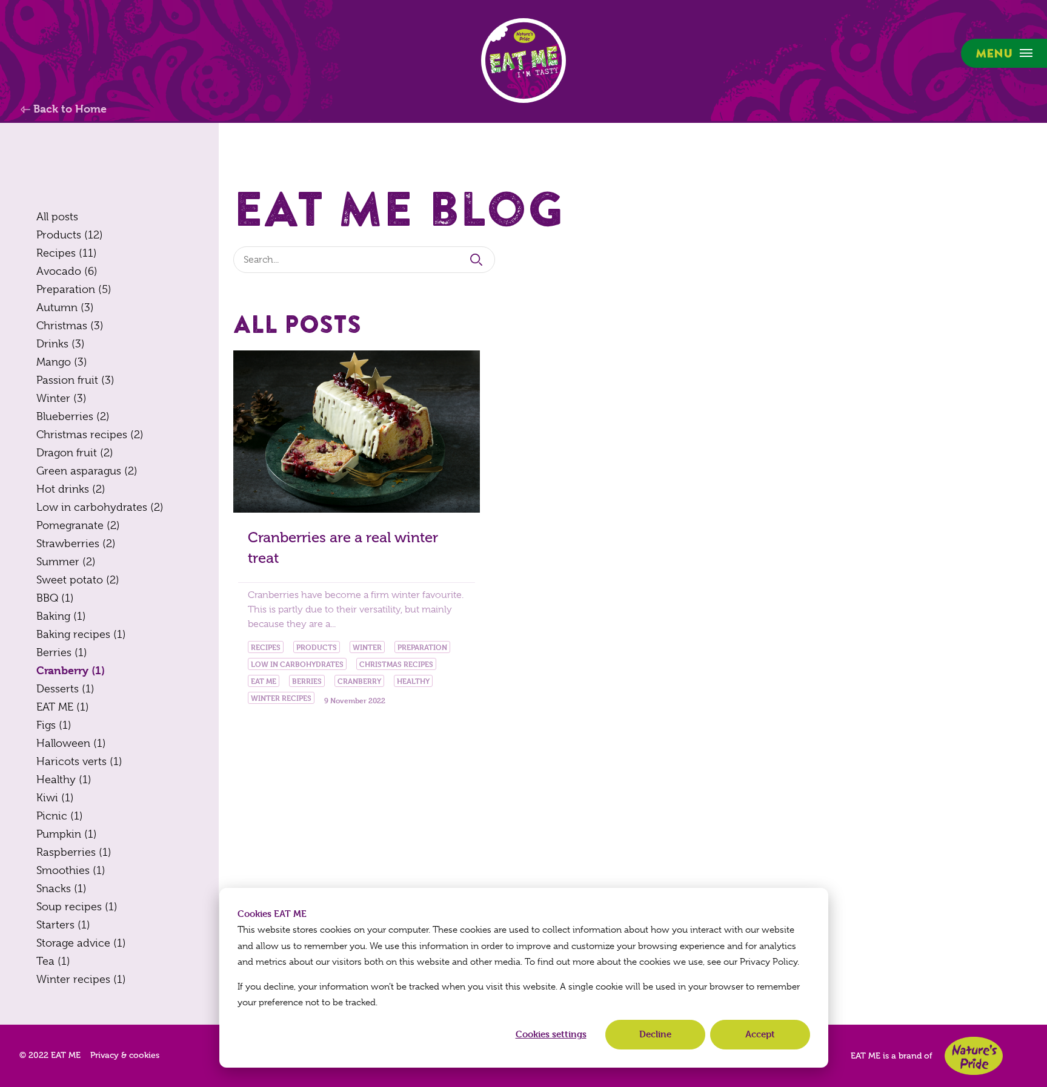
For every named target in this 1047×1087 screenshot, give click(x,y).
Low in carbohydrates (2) (100, 507)
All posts (57, 217)
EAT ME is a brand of (891, 1056)
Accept (760, 1034)
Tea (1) (53, 961)
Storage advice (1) (81, 943)
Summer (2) (66, 562)
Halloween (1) (71, 743)
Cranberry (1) (70, 670)
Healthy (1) (63, 779)
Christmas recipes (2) (90, 435)
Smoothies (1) (70, 870)
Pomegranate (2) (78, 525)
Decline (655, 1034)
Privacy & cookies (124, 1055)
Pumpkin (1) (66, 834)
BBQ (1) (55, 598)
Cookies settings (551, 1034)
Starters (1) (63, 925)
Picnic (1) (59, 816)
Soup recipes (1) (77, 907)
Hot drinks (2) (70, 489)
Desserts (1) (65, 689)
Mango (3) (61, 362)
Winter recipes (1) (81, 979)
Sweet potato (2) (77, 580)
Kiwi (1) (55, 798)
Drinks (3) (60, 344)
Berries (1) (61, 652)
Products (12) (69, 235)
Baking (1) (61, 616)
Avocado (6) (67, 271)
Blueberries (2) (73, 416)
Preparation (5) (73, 289)
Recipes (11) (66, 253)
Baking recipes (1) (81, 634)
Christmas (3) (70, 326)
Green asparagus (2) (87, 471)
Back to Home (68, 108)
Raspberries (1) (73, 852)
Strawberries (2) (76, 543)
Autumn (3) (65, 307)
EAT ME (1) (62, 707)
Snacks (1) (61, 888)
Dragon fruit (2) (74, 453)
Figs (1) (53, 725)
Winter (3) (61, 398)
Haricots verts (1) (79, 761)
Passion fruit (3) (75, 380)
